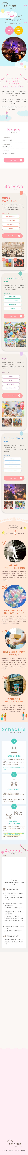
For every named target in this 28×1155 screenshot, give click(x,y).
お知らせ (11, 1150)
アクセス (17, 1150)
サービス (5, 1150)
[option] (14, 49)
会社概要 (23, 1150)
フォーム (5, 759)
